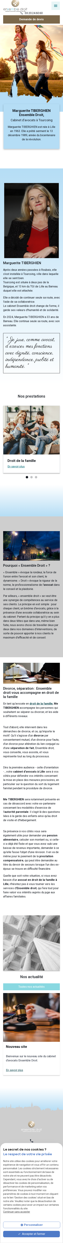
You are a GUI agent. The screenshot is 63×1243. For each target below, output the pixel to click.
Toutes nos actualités (31, 986)
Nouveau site (16, 1047)
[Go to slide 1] (26, 477)
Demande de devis (31, 19)
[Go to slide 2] (31, 477)
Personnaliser (33, 1225)
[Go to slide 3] (35, 477)
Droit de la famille (22, 461)
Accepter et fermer (33, 1234)
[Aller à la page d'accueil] (31, 1126)
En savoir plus (16, 466)
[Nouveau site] (31, 1017)
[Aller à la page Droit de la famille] (31, 430)
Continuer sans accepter (16, 1211)
